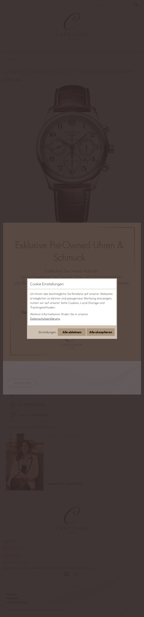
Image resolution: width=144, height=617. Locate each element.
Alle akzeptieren (100, 332)
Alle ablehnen (71, 332)
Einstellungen (47, 332)
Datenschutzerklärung (45, 318)
